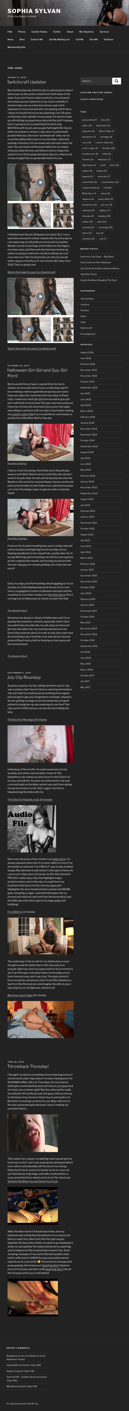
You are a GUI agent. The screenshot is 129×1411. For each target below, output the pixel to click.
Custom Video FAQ (31, 1365)
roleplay (104, 216)
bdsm (87, 125)
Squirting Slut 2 (54, 1269)
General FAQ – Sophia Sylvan (21, 1376)
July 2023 (85, 505)
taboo (87, 233)
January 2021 (87, 569)
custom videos (104, 142)
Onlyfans (108, 39)
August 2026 (87, 352)
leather (87, 170)
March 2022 (86, 558)
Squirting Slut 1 (50, 1265)
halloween (104, 159)
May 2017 (85, 687)
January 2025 (87, 422)
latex (114, 165)
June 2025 (85, 399)
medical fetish (90, 187)
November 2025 (88, 375)
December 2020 (88, 575)
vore (102, 238)
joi (103, 165)
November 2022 (88, 522)
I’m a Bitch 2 (15, 911)
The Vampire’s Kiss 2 (18, 656)
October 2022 (87, 528)
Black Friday (106, 131)
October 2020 (87, 587)
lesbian (101, 170)
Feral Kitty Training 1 (17, 463)
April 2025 (85, 405)
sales (102, 221)
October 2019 (87, 616)
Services (104, 31)
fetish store (59, 859)
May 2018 (85, 663)
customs (84, 304)
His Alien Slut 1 (56, 594)
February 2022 (87, 564)
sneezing (88, 227)
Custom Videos (39, 31)
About (70, 31)
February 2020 (87, 599)
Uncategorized (87, 333)
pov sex (106, 204)
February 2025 (87, 417)
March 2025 (86, 411)
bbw (105, 119)
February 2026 (87, 364)
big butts (88, 131)
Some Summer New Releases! (95, 262)
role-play (88, 216)
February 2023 (87, 511)
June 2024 (85, 464)
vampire (88, 238)
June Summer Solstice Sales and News (99, 268)
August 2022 (86, 534)
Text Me (94, 39)
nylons (105, 193)
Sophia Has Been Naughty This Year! (98, 280)
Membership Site (16, 47)
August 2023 (87, 499)
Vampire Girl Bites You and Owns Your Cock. (33, 1181)
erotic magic (90, 148)
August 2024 (87, 452)
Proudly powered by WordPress (22, 1403)
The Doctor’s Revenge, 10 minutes (27, 719)
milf (108, 187)
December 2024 (88, 428)
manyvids (103, 176)
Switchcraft (86, 328)
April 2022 (85, 552)
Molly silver (89, 193)
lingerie (87, 176)
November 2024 (88, 434)
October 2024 (87, 440)
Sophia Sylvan (34, 11)
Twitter (57, 31)
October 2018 (87, 640)
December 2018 (88, 628)
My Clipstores (86, 31)
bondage (106, 136)
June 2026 (85, 358)
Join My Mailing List (59, 39)
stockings (105, 227)
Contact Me (37, 39)
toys (100, 233)
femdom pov (90, 153)
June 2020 (85, 593)
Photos (21, 31)
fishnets (87, 159)
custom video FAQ (22, 414)
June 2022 (85, 546)
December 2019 (88, 610)
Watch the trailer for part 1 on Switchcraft (31, 272)
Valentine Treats (88, 274)
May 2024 (85, 469)
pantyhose (89, 204)
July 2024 (85, 458)
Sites (22, 39)
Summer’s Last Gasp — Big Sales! (97, 256)
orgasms (88, 199)
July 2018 (85, 652)
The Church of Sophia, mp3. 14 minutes (30, 799)
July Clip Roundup (24, 677)
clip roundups (87, 298)
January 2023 (87, 516)
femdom (108, 148)
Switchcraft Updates (26, 82)
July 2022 (85, 540)
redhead (88, 210)
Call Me (80, 39)
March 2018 (86, 669)
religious (104, 210)
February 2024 (87, 475)
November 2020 (88, 581)
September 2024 (89, 446)
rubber (87, 221)
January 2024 (87, 481)
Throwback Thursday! (28, 1066)
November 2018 (88, 634)
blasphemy (89, 136)
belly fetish (103, 125)
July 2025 (85, 393)
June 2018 (85, 657)
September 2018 (89, 646)
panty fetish (105, 199)
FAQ (10, 31)
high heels (89, 165)
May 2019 (85, 622)
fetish (106, 153)
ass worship (89, 119)
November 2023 (88, 487)
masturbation (110, 182)
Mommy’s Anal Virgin (20, 995)
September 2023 (89, 493)
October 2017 (87, 675)
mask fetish (89, 182)
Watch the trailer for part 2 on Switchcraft (32, 348)
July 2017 (85, 681)
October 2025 (87, 381)
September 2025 (89, 387)
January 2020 (87, 605)
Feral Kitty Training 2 (17, 538)
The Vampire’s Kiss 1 (17, 610)
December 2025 (88, 370)
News (10, 39)
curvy (86, 142)
